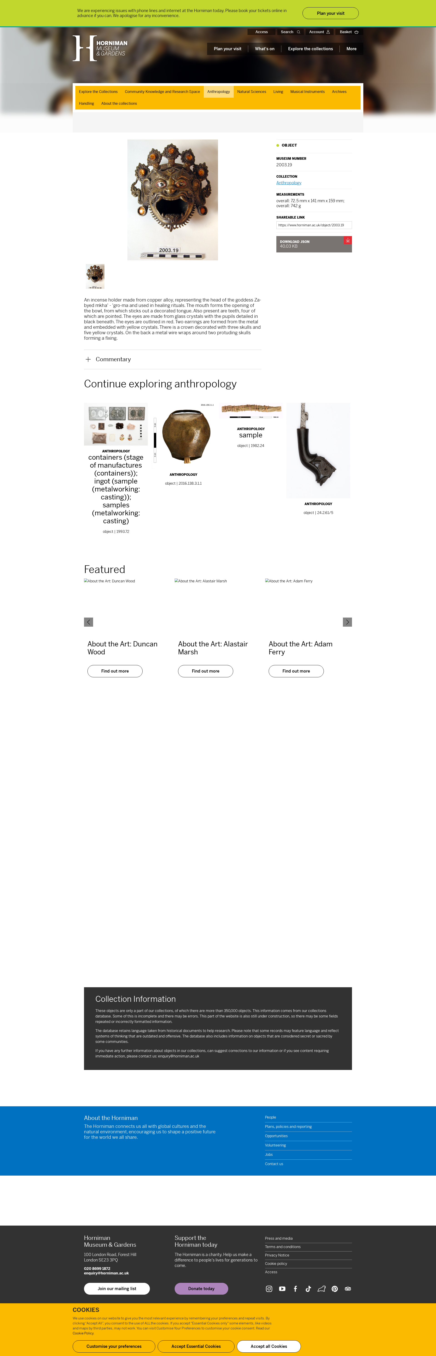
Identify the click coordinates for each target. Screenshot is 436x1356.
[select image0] (95, 276)
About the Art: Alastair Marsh (213, 648)
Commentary (113, 359)
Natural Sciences (251, 91)
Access (261, 32)
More (352, 48)
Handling (86, 103)
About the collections (119, 103)
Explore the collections (310, 48)
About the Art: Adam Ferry (301, 648)
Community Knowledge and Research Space (162, 91)
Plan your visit (227, 48)
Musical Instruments (307, 91)
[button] (299, 32)
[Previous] (88, 622)
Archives (339, 91)
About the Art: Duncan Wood (122, 648)
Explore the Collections (98, 91)
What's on (265, 48)
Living (278, 91)
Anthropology (218, 91)
